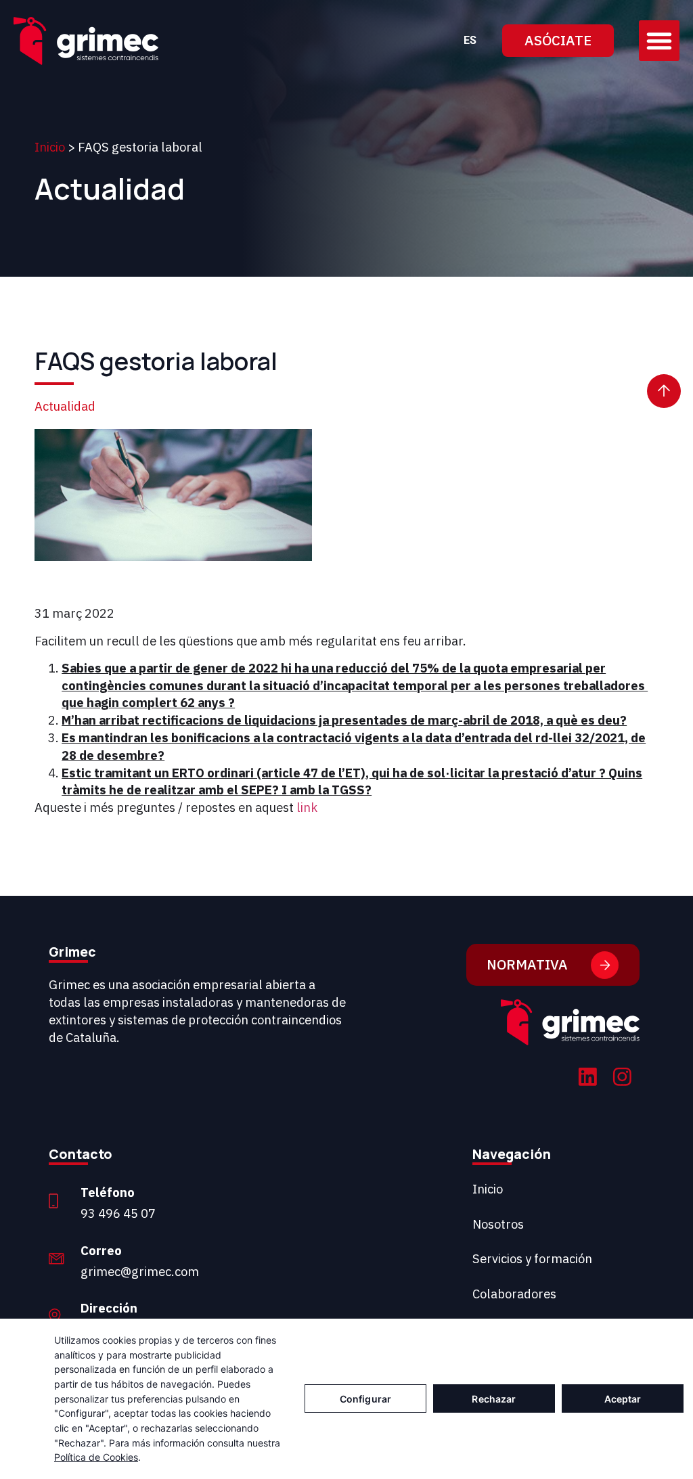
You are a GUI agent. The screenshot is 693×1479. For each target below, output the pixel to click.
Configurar (365, 1399)
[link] (587, 1078)
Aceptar (623, 1399)
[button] (659, 40)
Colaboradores (514, 1293)
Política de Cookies (96, 1457)
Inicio (50, 147)
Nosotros (498, 1224)
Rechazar (494, 1399)
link (306, 807)
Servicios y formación (532, 1258)
